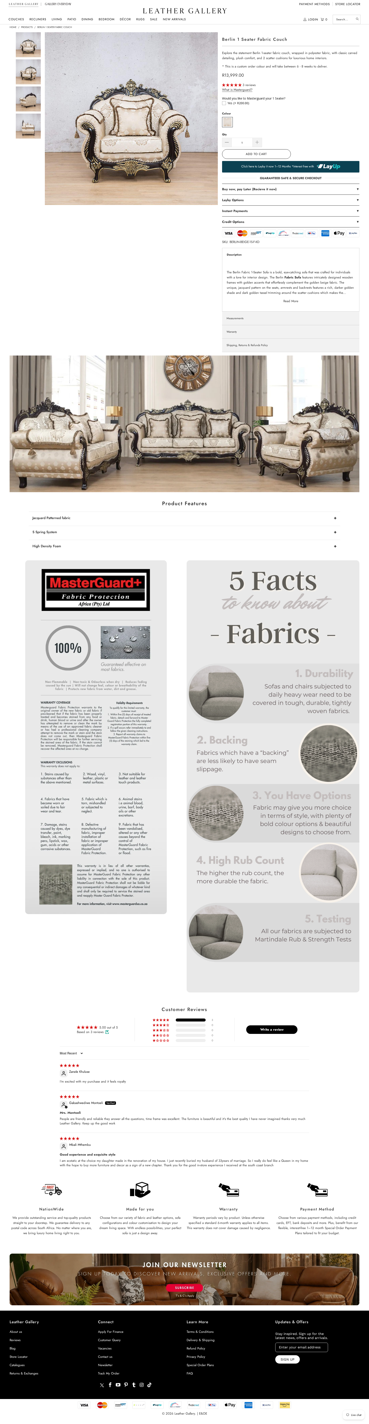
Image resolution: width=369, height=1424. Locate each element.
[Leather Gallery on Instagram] (142, 1385)
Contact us (105, 1356)
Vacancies (104, 1348)
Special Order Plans (200, 1365)
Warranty (232, 332)
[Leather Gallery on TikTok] (149, 1385)
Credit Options (291, 222)
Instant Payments (291, 211)
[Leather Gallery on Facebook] (110, 1385)
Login (313, 19)
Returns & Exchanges (24, 1373)
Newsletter (105, 1365)
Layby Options (291, 200)
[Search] (357, 19)
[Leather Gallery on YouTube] (118, 1385)
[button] (16, 19)
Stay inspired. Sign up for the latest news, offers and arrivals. (301, 1336)
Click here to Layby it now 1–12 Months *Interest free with (278, 166)
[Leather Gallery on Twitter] (102, 1386)
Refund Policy (196, 1348)
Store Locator (347, 4)
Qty (224, 134)
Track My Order (108, 1373)
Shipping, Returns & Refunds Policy (247, 345)
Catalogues (17, 1365)
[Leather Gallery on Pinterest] (126, 1385)
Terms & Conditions (200, 1331)
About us (16, 1331)
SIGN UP (287, 1359)
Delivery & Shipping (201, 1340)
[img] (69, 1065)
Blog (13, 1348)
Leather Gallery (184, 1413)
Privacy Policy (196, 1356)
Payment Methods (314, 4)
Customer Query (109, 1340)
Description (234, 255)
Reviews (15, 1340)
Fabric (246, 272)
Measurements (235, 318)
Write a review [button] (272, 1029)
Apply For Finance (110, 1331)
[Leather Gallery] (184, 11)
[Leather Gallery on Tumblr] (134, 1385)
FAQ (190, 1373)
